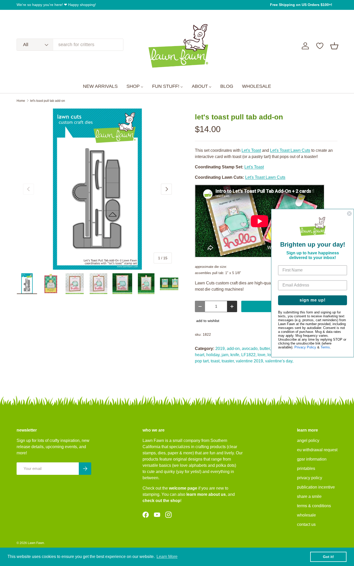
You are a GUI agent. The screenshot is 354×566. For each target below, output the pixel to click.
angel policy (308, 440)
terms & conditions (314, 506)
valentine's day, (279, 361)
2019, (220, 348)
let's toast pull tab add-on (47, 100)
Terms (325, 347)
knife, (235, 355)
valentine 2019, (250, 361)
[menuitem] (100, 86)
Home (21, 100)
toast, (216, 361)
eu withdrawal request (317, 450)
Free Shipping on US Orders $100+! (301, 5)
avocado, (250, 348)
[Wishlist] (319, 46)
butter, (265, 348)
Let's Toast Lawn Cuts (290, 150)
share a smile (309, 496)
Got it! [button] (328, 557)
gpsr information (312, 459)
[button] (334, 46)
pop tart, (202, 361)
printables (306, 468)
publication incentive (316, 487)
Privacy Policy (305, 347)
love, (262, 355)
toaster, (228, 361)
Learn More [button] (167, 556)
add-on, (234, 348)
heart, (200, 355)
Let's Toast (251, 150)
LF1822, (249, 355)
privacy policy (309, 478)
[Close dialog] (349, 213)
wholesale (306, 515)
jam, (225, 355)
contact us (306, 524)
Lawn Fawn (36, 543)
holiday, (213, 355)
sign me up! (312, 300)
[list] (97, 189)
